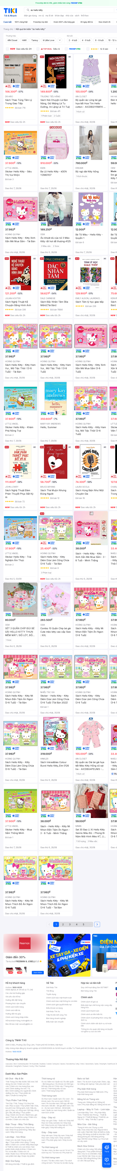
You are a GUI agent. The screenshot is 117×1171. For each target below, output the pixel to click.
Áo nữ (44, 1082)
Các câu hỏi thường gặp (15, 993)
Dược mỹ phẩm (28, 1156)
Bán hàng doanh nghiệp (56, 1018)
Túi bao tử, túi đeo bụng (63, 1163)
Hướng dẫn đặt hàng (14, 1000)
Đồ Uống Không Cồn (92, 1158)
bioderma (71, 1064)
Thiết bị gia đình (27, 1164)
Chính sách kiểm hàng (15, 1007)
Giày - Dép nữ (48, 1117)
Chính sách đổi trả (13, 1010)
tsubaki (42, 1066)
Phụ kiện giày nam (54, 1140)
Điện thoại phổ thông (18, 1130)
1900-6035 (17, 987)
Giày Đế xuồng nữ (57, 1127)
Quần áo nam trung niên (56, 1110)
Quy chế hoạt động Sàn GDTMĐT (94, 987)
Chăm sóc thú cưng (85, 1149)
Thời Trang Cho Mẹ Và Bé (16, 1082)
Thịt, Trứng (18, 1103)
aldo (97, 1064)
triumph (103, 1064)
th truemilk (34, 1064)
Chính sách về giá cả (89, 1002)
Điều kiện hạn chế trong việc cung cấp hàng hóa (96, 1006)
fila (36, 1066)
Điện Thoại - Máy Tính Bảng (19, 1124)
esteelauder (23, 1064)
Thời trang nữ (48, 1078)
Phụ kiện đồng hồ (89, 1104)
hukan (25, 1066)
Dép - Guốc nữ (59, 1121)
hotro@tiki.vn (26, 1021)
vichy (32, 1066)
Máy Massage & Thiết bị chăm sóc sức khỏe (22, 1146)
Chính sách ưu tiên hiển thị (91, 1014)
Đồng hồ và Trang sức (88, 1099)
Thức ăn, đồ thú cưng (18, 1117)
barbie (43, 1064)
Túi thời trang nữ (50, 1147)
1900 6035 (16, 1052)
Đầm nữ (51, 1082)
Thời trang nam (49, 1095)
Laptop (100, 1119)
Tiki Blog (50, 991)
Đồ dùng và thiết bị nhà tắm (94, 1134)
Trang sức (81, 1102)
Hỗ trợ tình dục (26, 1154)
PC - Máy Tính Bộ (89, 1119)
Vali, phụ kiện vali (103, 1084)
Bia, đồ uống (15, 1112)
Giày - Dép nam (49, 1132)
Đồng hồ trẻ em (104, 1104)
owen (49, 1064)
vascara (9, 1064)
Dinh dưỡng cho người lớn (20, 1091)
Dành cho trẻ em (18, 1115)
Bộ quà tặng (89, 1161)
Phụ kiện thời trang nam (92, 1093)
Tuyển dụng (51, 994)
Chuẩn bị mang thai (19, 1095)
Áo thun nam (47, 1099)
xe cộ (41, 15)
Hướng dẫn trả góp (13, 1014)
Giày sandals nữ (55, 1123)
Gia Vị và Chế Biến (89, 1154)
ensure (56, 1064)
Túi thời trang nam (51, 1157)
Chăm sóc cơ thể (18, 1145)
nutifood (111, 1064)
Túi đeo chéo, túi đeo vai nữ (53, 1150)
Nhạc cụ (96, 1139)
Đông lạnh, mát (23, 1108)
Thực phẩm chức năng (19, 1142)
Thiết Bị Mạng (91, 1117)
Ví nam (44, 1161)
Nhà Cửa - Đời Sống (87, 1124)
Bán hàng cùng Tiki (89, 991)
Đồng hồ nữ (91, 1102)
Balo (79, 1082)
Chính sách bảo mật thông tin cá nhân (61, 1001)
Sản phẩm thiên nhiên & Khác (20, 1148)
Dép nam (54, 1138)
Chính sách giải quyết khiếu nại (59, 1005)
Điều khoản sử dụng (54, 1008)
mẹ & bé (49, 15)
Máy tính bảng (17, 1132)
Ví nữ (68, 1150)
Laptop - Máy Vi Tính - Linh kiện (93, 1109)
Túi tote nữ (56, 1153)
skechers (89, 1064)
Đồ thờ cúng (87, 1139)
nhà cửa (69, 15)
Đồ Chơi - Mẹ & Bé (14, 1078)
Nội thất (89, 1132)
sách (77, 15)
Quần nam (57, 1099)
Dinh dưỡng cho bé (18, 1088)
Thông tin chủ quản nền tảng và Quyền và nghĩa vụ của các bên (97, 1030)
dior (15, 1064)
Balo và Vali (83, 1078)
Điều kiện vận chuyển (55, 1022)
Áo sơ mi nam (57, 1101)
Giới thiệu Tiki (51, 987)
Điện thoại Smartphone (15, 1127)
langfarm (18, 1066)
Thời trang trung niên (54, 1091)
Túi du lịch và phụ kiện (92, 1082)
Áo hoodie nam (53, 1103)
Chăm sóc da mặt (13, 1140)
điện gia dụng (30, 15)
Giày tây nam (59, 1135)
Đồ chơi (31, 1082)
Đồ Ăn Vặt (86, 1156)
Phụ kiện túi (67, 1153)
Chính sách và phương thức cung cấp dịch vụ (96, 1019)
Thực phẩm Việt (27, 1106)
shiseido (9, 1066)
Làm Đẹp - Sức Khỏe (16, 1137)
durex (62, 1064)
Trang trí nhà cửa (84, 1127)
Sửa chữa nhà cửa (89, 1130)
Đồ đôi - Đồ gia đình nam (60, 1106)
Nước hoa (15, 1154)
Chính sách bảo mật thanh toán (59, 998)
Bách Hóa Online (85, 1146)
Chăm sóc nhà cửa (21, 1119)
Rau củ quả (14, 1106)
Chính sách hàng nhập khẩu (17, 1017)
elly (77, 1064)
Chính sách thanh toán (90, 1011)
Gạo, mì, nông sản (18, 1110)
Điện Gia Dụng (13, 1161)
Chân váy (59, 1086)
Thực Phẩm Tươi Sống (16, 1100)
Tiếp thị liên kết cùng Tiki (56, 1015)
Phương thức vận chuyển (16, 1003)
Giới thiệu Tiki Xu (53, 1011)
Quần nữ (58, 1082)
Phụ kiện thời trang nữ (86, 1092)
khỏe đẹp (59, 15)
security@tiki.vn (26, 1024)
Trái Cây (9, 1103)
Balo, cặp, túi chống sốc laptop (93, 1083)
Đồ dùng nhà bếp (13, 1164)
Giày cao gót (47, 1121)
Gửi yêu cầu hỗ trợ (13, 997)
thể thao (85, 15)
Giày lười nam (47, 1135)
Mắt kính (99, 1092)
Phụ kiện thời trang (86, 1089)
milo (82, 1064)
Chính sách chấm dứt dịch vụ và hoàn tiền (96, 1024)
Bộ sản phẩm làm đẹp (21, 1155)
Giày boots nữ (51, 1125)
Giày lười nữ (63, 1125)
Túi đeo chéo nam (56, 1161)
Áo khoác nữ (61, 1084)
